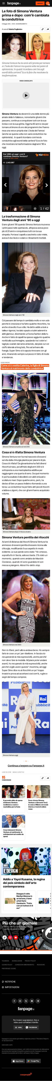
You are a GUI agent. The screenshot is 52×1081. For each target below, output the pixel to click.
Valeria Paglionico (15, 29)
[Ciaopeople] (26, 1074)
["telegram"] (32, 937)
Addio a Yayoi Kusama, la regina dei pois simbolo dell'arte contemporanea (24, 883)
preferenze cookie (9, 968)
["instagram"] (10, 937)
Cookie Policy (7, 965)
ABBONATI (40, 3)
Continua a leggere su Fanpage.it (26, 765)
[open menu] (3, 3)
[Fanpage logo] (14, 3)
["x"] (21, 937)
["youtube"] (16, 937)
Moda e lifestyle (18, 772)
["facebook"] (27, 937)
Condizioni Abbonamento (24, 965)
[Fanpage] (26, 1009)
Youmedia (5, 961)
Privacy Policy (30, 961)
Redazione (41, 965)
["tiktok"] (4, 937)
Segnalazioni (17, 961)
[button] (48, 29)
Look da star (6, 772)
